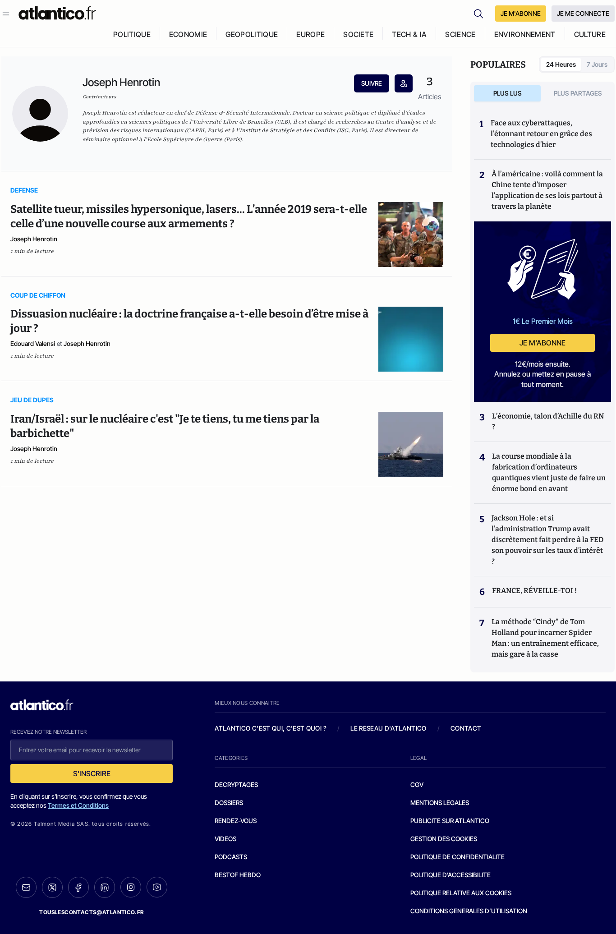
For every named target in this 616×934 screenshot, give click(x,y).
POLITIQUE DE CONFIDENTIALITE (457, 856)
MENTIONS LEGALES (439, 802)
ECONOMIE (188, 34)
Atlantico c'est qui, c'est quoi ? (270, 728)
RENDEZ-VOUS (236, 820)
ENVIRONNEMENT (525, 34)
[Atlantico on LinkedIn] (104, 887)
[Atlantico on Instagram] (130, 887)
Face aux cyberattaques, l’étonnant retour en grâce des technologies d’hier (541, 134)
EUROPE (310, 34)
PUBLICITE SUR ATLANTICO (449, 820)
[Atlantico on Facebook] (78, 887)
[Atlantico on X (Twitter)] (52, 887)
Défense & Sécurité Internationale (242, 112)
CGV (416, 784)
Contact (466, 728)
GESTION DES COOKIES (443, 838)
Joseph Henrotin (33, 239)
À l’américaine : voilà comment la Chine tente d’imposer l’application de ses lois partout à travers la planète (547, 190)
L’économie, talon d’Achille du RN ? (548, 421)
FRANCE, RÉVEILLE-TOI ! (534, 590)
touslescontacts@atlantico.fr (91, 912)
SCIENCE (460, 34)
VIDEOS (225, 838)
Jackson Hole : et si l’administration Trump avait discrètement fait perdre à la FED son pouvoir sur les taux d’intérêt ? (547, 540)
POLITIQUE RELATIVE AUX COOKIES (460, 893)
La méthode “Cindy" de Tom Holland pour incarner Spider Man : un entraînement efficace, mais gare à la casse (545, 637)
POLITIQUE (132, 34)
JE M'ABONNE (521, 13)
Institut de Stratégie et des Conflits (287, 130)
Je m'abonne (542, 342)
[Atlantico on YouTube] (157, 887)
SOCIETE (358, 34)
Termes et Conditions (78, 805)
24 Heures (561, 64)
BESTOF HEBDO (238, 875)
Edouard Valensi (32, 343)
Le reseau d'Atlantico (388, 728)
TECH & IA (409, 34)
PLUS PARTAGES (578, 93)
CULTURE (590, 34)
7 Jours (597, 64)
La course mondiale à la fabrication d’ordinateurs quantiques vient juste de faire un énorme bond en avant (549, 472)
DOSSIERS (229, 802)
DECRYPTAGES (236, 784)
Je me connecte (583, 13)
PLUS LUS (507, 93)
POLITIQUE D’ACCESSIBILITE (450, 875)
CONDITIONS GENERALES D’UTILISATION (468, 911)
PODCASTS (231, 856)
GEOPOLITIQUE (251, 34)
